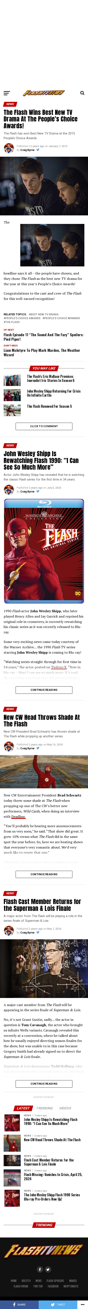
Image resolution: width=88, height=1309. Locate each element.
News (39, 1281)
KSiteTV (26, 1281)
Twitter (38, 1286)
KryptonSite (71, 1286)
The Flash (12, 322)
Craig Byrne (27, 150)
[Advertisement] (44, 44)
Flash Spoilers (55, 1281)
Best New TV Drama (45, 314)
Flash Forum (21, 1286)
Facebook (53, 1286)
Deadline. (18, 816)
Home (14, 1281)
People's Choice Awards (22, 318)
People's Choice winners (62, 318)
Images (73, 1281)
